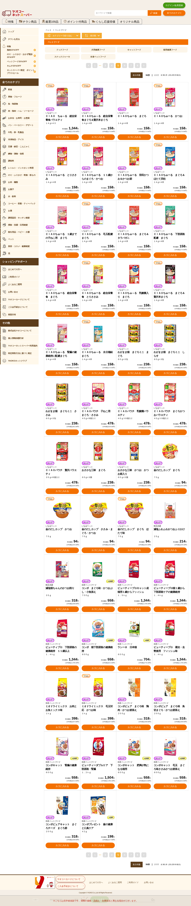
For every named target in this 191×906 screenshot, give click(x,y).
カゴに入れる (62, 137)
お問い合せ (13, 292)
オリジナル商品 (129, 21)
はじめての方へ (15, 269)
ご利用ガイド (14, 277)
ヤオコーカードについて (19, 299)
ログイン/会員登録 (174, 5)
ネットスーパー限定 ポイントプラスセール (20, 71)
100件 (156, 75)
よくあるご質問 (15, 284)
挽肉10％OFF (13, 50)
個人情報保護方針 (16, 338)
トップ (11, 31)
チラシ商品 (30, 21)
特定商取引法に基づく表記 (20, 353)
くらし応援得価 (105, 21)
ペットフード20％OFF (17, 61)
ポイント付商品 (77, 21)
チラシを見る (14, 39)
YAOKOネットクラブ (17, 361)
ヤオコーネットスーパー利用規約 (22, 346)
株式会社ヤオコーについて (20, 330)
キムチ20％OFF (14, 66)
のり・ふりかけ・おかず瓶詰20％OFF (19, 55)
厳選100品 (51, 21)
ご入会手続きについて (18, 307)
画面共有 (12, 314)
